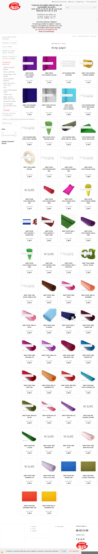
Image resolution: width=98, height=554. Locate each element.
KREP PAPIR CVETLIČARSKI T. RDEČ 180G (48, 233)
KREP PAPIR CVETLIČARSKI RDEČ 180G (49, 201)
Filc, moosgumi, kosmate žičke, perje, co (10, 105)
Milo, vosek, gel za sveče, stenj (9, 84)
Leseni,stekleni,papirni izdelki (10, 91)
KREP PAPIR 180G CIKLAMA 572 (29, 356)
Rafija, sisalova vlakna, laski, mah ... (9, 98)
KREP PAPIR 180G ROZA (68, 296)
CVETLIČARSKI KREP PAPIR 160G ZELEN (88, 138)
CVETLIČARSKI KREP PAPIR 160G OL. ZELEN (68, 138)
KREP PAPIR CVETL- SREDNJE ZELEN (49, 138)
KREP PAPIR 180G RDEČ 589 (29, 386)
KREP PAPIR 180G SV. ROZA (29, 326)
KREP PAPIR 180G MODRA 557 (88, 356)
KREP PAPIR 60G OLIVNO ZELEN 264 (88, 476)
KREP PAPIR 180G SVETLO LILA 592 (49, 476)
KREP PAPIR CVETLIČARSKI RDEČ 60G (49, 169)
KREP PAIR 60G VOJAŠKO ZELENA (88, 416)
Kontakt (34, 531)
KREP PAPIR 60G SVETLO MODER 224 (88, 386)
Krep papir (6, 110)
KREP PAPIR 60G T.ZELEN (29, 446)
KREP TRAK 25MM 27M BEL (29, 168)
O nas (33, 529)
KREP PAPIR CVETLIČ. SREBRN (49, 106)
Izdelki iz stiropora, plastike (9, 68)
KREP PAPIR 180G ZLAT (68, 446)
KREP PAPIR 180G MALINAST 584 (68, 356)
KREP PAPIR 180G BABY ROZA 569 (88, 446)
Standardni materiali (9, 101)
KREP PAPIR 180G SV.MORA (49, 326)
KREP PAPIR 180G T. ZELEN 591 (68, 232)
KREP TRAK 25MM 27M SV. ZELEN (88, 264)
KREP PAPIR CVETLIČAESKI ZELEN (88, 168)
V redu (63, 551)
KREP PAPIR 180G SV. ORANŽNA (88, 296)
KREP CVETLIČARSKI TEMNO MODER (29, 106)
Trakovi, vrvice (7, 94)
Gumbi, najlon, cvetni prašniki (9, 75)
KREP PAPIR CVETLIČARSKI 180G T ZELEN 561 (68, 265)
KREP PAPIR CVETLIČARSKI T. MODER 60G (29, 233)
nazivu (63, 43)
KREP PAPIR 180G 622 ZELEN (29, 416)
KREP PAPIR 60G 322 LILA (68, 416)
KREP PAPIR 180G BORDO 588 (88, 326)
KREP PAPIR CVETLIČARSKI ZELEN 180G (29, 265)
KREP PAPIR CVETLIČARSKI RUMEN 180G (88, 201)
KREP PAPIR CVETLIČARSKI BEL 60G (29, 201)
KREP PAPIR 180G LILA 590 (49, 356)
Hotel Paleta (60, 526)
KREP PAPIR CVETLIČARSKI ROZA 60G (68, 201)
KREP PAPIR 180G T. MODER (68, 326)
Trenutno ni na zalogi (27, 63)
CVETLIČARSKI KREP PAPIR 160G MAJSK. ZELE (88, 107)
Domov (74, 36)
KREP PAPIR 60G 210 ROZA (49, 416)
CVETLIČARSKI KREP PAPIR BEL (68, 74)
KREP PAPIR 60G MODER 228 (68, 476)
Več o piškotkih (73, 551)
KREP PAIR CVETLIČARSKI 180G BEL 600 (48, 265)
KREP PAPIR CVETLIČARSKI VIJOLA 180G (88, 233)
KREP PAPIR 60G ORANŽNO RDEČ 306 (29, 507)
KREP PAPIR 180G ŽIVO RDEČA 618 (68, 386)
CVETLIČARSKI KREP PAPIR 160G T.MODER (29, 138)
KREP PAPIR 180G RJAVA (49, 296)
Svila (4, 87)
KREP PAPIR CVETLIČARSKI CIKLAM (49, 74)
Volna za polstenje (9, 72)
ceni (59, 43)
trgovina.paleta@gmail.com (47, 29)
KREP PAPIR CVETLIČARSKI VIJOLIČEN (29, 75)
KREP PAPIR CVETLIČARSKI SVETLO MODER (68, 107)
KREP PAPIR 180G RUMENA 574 (29, 476)
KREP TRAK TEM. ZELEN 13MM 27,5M (29, 296)
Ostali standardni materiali (8, 80)
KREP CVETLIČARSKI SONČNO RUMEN (88, 74)
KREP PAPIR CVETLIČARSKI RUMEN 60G (68, 169)
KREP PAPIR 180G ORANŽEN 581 (49, 446)
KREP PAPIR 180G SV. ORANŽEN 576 (49, 386)
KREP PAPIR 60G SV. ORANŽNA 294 (48, 507)
